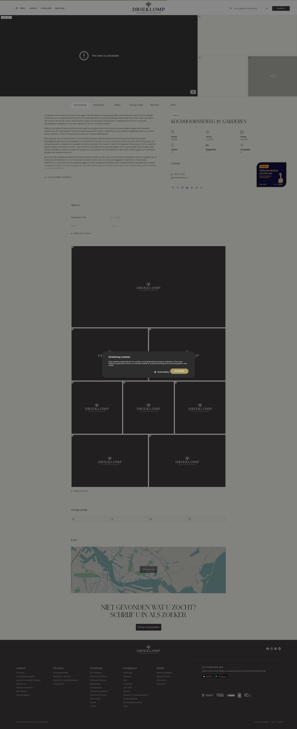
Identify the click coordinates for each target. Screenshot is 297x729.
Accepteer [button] (179, 371)
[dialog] (148, 364)
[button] (161, 372)
